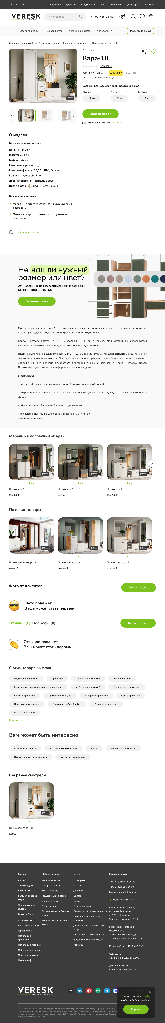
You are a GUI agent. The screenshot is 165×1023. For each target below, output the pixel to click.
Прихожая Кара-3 (69, 489)
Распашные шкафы (28, 925)
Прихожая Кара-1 (20, 489)
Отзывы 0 (106, 66)
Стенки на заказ (50, 901)
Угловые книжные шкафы (63, 748)
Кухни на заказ (50, 890)
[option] (33, 473)
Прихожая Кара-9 (69, 562)
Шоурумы (86, 4)
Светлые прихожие (24, 695)
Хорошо (136, 1009)
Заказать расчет (100, 114)
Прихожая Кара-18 (21, 828)
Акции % (149, 4)
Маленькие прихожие (88, 678)
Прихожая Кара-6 (118, 489)
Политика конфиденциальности (90, 911)
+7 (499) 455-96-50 (125, 881)
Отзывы (77, 885)
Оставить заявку (37, 301)
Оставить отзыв (138, 623)
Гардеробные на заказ (54, 895)
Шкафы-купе (25, 920)
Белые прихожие (130, 695)
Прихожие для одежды (26, 704)
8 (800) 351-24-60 (124, 886)
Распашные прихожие (106, 704)
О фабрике (55, 4)
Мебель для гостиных (29, 944)
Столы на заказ (50, 906)
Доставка (71, 4)
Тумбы (94, 748)
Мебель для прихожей (88, 687)
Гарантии (78, 901)
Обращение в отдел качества (89, 934)
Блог (103, 4)
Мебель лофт (25, 960)
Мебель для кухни (28, 955)
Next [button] (152, 463)
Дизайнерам (132, 4)
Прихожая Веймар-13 (22, 562)
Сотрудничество (82, 906)
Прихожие (57, 678)
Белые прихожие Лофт (123, 748)
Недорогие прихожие (96, 695)
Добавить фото (138, 587)
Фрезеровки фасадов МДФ (88, 939)
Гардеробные (25, 930)
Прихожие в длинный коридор (30, 756)
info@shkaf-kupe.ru (126, 892)
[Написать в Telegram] (122, 16)
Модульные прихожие (26, 678)
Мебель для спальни (29, 950)
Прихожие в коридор (59, 695)
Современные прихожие (126, 687)
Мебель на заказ (51, 880)
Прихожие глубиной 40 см (67, 704)
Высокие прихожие (24, 712)
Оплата (77, 895)
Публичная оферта (27, 232)
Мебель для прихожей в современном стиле (38, 687)
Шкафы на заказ (51, 885)
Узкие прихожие (122, 678)
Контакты (116, 4)
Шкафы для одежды (25, 748)
